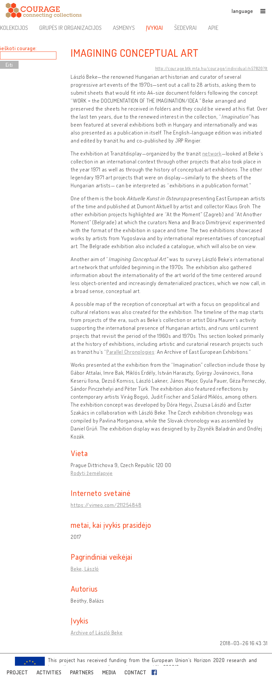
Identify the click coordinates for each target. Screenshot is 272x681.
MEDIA (109, 672)
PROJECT (17, 672)
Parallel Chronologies (130, 351)
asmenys (124, 27)
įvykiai (154, 27)
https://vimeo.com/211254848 (106, 505)
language (242, 11)
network (212, 153)
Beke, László (85, 568)
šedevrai (185, 27)
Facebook (156, 672)
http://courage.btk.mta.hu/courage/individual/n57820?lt (211, 68)
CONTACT (135, 672)
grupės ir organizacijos (70, 27)
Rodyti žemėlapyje (92, 473)
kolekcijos (14, 27)
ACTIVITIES (48, 672)
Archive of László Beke (97, 632)
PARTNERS (82, 672)
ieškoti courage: (18, 48)
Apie (213, 27)
